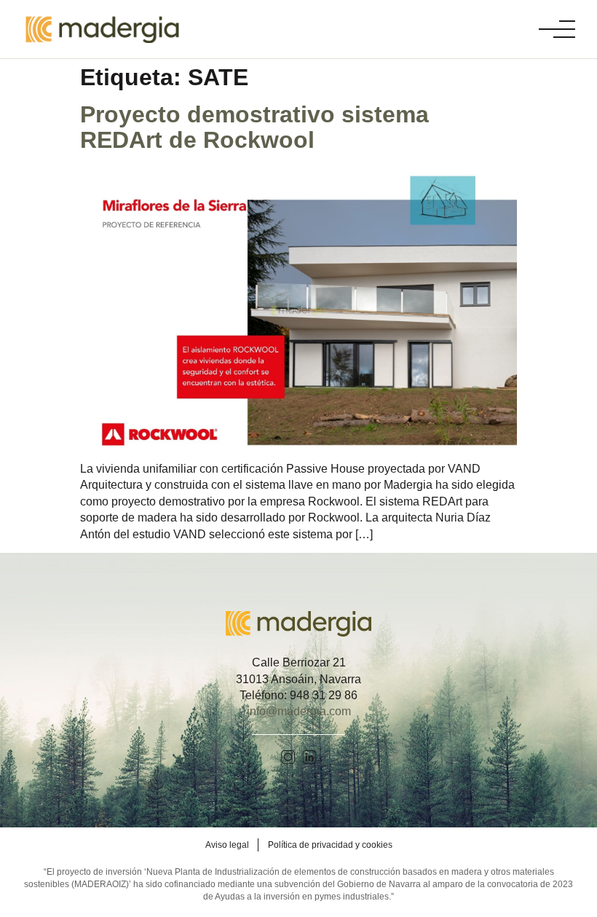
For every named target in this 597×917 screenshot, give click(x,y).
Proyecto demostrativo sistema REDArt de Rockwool (254, 127)
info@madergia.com (299, 711)
